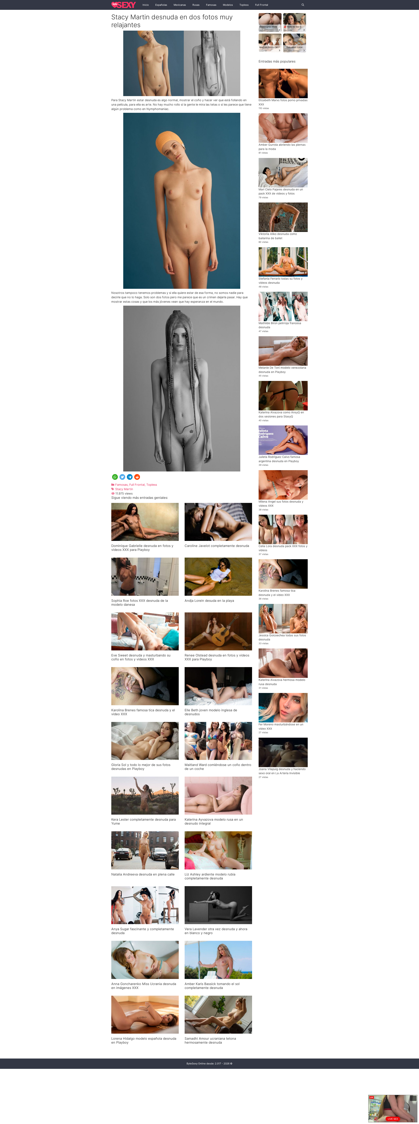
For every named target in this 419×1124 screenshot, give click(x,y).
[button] (115, 477)
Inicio (146, 4)
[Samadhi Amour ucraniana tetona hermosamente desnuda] (218, 1031)
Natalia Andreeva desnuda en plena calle (143, 874)
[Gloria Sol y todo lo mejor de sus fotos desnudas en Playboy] (145, 757)
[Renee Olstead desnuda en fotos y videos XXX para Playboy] (218, 648)
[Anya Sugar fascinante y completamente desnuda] (145, 922)
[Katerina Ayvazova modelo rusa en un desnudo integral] (218, 812)
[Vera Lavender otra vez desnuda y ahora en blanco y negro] (218, 922)
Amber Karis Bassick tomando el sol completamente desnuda (212, 986)
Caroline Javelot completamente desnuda (217, 546)
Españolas (161, 4)
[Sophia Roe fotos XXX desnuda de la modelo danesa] (145, 593)
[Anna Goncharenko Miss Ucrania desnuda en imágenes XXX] (145, 976)
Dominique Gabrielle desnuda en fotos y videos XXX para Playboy (142, 548)
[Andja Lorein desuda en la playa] (218, 593)
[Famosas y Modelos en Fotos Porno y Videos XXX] (124, 5)
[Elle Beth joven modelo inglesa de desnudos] (218, 703)
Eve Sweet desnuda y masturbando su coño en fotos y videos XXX (141, 657)
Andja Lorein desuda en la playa (209, 601)
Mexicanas (180, 4)
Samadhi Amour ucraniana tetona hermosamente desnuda (210, 1040)
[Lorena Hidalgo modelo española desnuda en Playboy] (145, 1031)
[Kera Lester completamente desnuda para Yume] (145, 812)
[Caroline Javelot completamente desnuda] (218, 538)
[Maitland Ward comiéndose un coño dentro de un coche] (218, 757)
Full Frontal (261, 4)
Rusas (196, 4)
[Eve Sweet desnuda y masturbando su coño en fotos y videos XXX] (145, 648)
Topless (244, 4)
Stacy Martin (124, 489)
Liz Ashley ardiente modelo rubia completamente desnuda (210, 876)
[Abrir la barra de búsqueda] (303, 5)
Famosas (211, 4)
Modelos (228, 4)
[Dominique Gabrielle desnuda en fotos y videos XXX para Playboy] (145, 538)
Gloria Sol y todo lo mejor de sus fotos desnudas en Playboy (140, 767)
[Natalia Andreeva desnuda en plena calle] (145, 867)
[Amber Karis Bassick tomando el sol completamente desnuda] (218, 976)
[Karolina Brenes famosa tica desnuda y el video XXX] (145, 703)
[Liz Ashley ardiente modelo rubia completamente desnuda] (218, 867)
